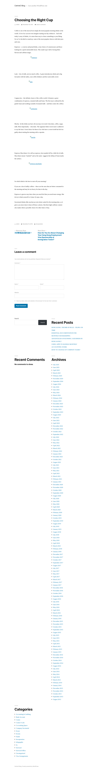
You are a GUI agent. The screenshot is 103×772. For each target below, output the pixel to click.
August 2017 (57, 566)
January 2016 (57, 619)
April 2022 (56, 446)
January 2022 (57, 454)
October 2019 (57, 518)
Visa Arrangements (22, 756)
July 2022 (56, 437)
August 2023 (57, 415)
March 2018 (57, 546)
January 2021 (57, 482)
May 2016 (56, 607)
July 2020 (56, 499)
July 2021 (56, 465)
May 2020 (56, 504)
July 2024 (56, 387)
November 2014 (58, 658)
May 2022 (56, 443)
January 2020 (57, 515)
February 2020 (57, 512)
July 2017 (56, 568)
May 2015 (56, 641)
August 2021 (57, 462)
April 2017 (56, 577)
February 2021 (57, 479)
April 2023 (56, 423)
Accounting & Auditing (23, 714)
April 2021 (56, 473)
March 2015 (57, 646)
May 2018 (56, 540)
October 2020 (57, 490)
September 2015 (58, 630)
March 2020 (57, 510)
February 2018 (57, 549)
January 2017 (57, 585)
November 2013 (58, 691)
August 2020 (57, 496)
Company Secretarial (22, 728)
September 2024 (58, 381)
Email (42, 284)
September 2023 (58, 412)
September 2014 (58, 663)
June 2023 (56, 420)
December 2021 (58, 457)
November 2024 (58, 379)
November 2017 (58, 557)
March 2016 (57, 613)
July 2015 (56, 635)
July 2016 (56, 602)
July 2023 (56, 418)
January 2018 (57, 552)
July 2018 (56, 535)
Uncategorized (20, 753)
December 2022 (58, 426)
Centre (18, 720)
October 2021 (57, 459)
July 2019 (56, 526)
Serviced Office (21, 751)
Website (17, 292)
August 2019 (57, 524)
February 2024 (57, 398)
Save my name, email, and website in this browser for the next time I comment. (36, 301)
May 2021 (56, 471)
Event (18, 731)
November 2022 (58, 429)
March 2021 (57, 476)
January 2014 (57, 685)
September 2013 (58, 697)
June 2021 (56, 468)
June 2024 (56, 390)
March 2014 (57, 680)
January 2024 (57, 401)
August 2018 (57, 532)
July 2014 (56, 669)
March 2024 (57, 395)
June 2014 (56, 672)
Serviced (18, 748)
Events (18, 734)
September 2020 (58, 493)
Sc (17, 745)
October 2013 (57, 694)
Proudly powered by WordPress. (30, 766)
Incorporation (39, 224)
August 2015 (57, 632)
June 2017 (56, 571)
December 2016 (58, 588)
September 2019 (58, 521)
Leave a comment (41, 24)
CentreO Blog (20, 6)
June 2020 (56, 501)
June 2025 (56, 367)
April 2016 (56, 610)
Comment (17, 263)
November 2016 (58, 591)
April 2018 (56, 543)
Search (17, 318)
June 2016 (56, 605)
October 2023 (57, 409)
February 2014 (57, 683)
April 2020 (56, 507)
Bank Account (20, 717)
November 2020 (58, 487)
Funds (18, 737)
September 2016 (58, 596)
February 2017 (57, 582)
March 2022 (57, 448)
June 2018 (56, 538)
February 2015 (57, 649)
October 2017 (57, 560)
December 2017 (58, 554)
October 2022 (57, 432)
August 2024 (57, 384)
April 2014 (56, 677)
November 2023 (58, 406)
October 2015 (57, 627)
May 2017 (56, 574)
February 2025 (57, 376)
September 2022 (58, 434)
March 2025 (57, 373)
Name (16, 284)
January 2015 (57, 652)
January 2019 (57, 529)
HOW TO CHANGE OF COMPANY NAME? (66, 350)
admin (17, 24)
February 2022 (57, 451)
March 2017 (57, 579)
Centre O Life (20, 723)
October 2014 (57, 660)
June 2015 (56, 638)
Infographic (19, 742)
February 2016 (57, 616)
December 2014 (58, 655)
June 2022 (56, 440)
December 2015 (58, 621)
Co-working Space (22, 725)
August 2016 (57, 599)
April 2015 (56, 644)
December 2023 (58, 404)
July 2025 (56, 365)
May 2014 (56, 674)
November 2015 (58, 624)
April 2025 (56, 370)
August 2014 (57, 666)
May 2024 (56, 393)
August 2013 (57, 699)
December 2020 (58, 485)
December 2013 (58, 688)
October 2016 (57, 593)
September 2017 (58, 563)
